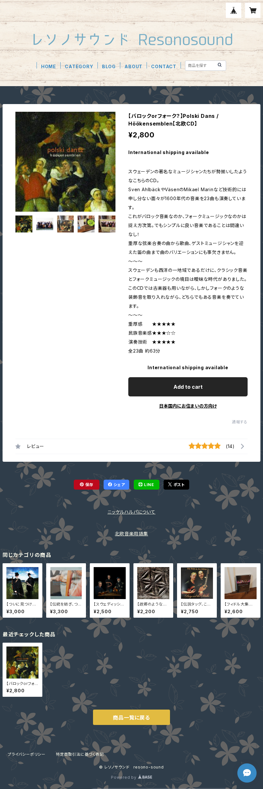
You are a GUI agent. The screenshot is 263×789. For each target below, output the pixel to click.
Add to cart (188, 387)
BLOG (109, 66)
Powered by (124, 777)
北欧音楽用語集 (131, 533)
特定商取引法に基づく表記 (80, 754)
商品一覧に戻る (131, 717)
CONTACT (163, 66)
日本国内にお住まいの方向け (188, 406)
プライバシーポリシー (27, 754)
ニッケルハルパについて (131, 512)
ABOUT (133, 66)
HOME (48, 66)
